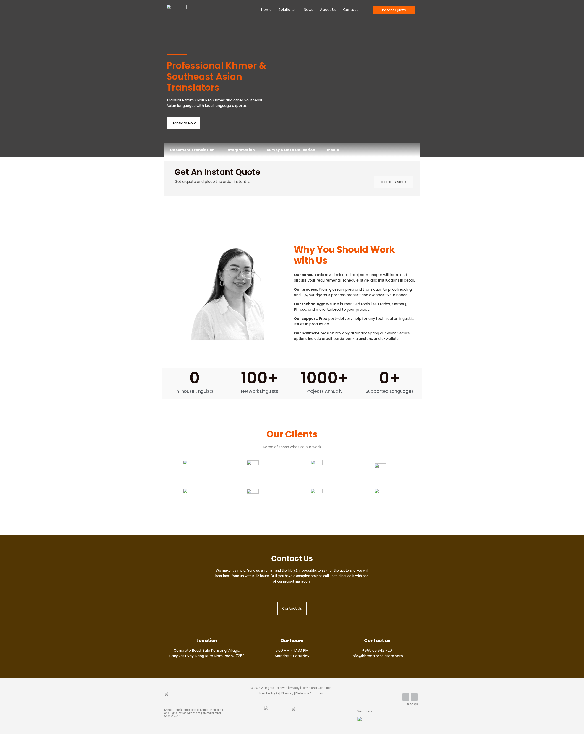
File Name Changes (309, 693)
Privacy (294, 688)
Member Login (269, 693)
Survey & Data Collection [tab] (291, 149)
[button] (287, 10)
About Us (328, 9)
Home (266, 9)
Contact (350, 9)
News (308, 9)
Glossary (288, 693)
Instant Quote (393, 181)
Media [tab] (333, 149)
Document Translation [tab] (192, 149)
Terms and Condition (316, 688)
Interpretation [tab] (241, 149)
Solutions (287, 9)
